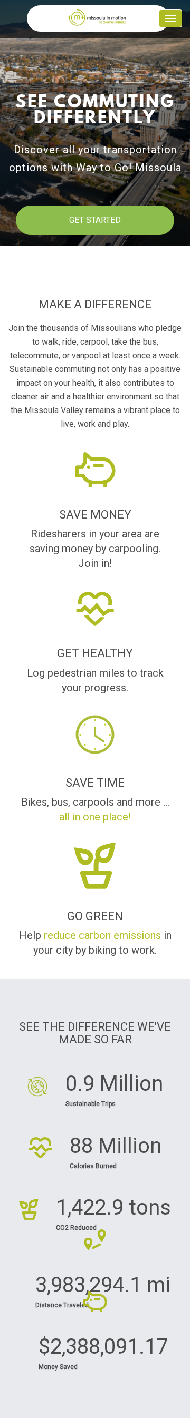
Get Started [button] (95, 220)
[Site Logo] (98, 18)
